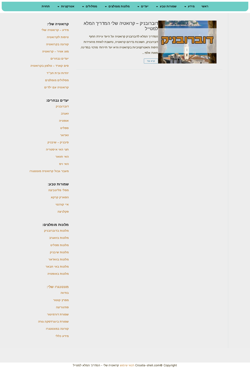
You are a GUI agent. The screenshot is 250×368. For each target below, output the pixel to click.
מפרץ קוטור (61, 300)
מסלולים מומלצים (57, 80)
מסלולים (91, 6)
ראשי (205, 6)
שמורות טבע (168, 6)
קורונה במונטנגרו (57, 328)
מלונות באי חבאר (57, 266)
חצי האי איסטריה (57, 149)
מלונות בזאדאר (58, 259)
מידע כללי (62, 336)
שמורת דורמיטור (58, 314)
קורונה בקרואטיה (57, 44)
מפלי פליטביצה (58, 190)
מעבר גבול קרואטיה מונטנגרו (49, 171)
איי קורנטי (62, 204)
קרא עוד (151, 61)
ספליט (64, 128)
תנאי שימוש (126, 365)
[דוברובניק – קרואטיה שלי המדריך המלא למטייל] (187, 42)
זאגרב (65, 113)
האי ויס (64, 164)
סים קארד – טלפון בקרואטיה (49, 65)
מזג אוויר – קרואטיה (55, 51)
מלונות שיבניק (59, 252)
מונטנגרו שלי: (58, 287)
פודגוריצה (62, 307)
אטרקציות (67, 6)
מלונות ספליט (59, 245)
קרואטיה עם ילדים (56, 87)
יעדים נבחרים (60, 58)
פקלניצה (63, 211)
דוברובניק (62, 106)
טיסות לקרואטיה (58, 37)
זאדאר (64, 135)
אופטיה (64, 120)
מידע (191, 6)
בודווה (65, 292)
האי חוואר (62, 156)
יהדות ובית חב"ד (57, 73)
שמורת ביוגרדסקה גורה (53, 321)
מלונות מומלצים (119, 6)
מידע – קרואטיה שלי (55, 30)
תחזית (46, 6)
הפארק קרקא (60, 197)
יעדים (144, 6)
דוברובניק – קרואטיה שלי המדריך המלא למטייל (121, 26)
